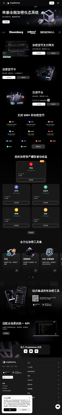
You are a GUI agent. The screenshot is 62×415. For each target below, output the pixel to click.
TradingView (43, 100)
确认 (10, 410)
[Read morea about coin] (19, 32)
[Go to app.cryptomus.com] (13, 3)
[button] (44, 363)
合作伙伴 (24, 410)
